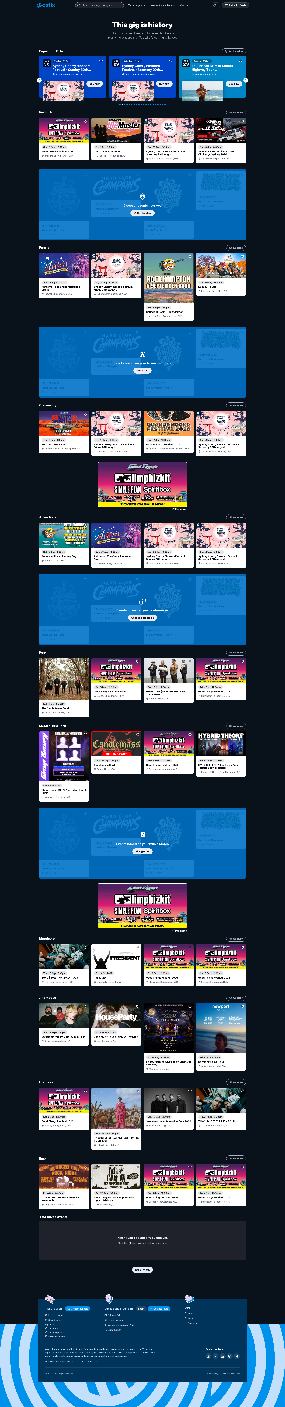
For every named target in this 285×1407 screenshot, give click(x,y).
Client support (114, 1330)
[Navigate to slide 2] (122, 105)
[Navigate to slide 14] (151, 105)
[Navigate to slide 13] (148, 105)
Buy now (95, 83)
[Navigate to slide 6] (132, 105)
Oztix (183, 5)
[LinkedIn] (223, 1356)
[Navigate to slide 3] (125, 105)
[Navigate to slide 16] (155, 105)
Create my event (116, 1320)
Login (141, 1308)
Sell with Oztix (237, 5)
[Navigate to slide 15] (153, 105)
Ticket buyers (135, 5)
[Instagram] (208, 1356)
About (191, 1313)
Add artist (142, 370)
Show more (236, 112)
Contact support (79, 1308)
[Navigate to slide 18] (160, 105)
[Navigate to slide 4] (127, 105)
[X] (237, 1356)
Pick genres (142, 851)
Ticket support (55, 1332)
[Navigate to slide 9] (139, 105)
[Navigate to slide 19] (163, 105)
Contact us (193, 1323)
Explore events (55, 1315)
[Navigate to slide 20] (165, 105)
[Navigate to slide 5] (129, 105)
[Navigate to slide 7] (134, 105)
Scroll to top (142, 1269)
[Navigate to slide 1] (120, 105)
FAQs (190, 1318)
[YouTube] (215, 1356)
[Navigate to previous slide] (39, 80)
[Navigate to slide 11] (143, 105)
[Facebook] (230, 1356)
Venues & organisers (161, 5)
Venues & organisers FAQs (121, 1325)
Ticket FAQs (54, 1328)
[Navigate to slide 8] (136, 105)
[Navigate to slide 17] (158, 105)
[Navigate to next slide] (245, 80)
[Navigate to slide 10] (141, 105)
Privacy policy (212, 1373)
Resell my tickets (56, 1336)
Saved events (55, 1320)
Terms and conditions (230, 1373)
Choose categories (142, 617)
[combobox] (99, 5)
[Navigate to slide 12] (146, 105)
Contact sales (161, 1308)
